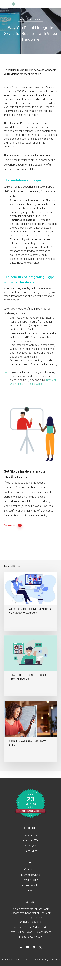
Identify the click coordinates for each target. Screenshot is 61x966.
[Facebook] (33, 947)
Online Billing (30, 851)
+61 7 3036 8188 (32, 922)
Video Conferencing (30, 19)
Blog (30, 890)
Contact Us (30, 869)
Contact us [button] (10, 525)
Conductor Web (31, 840)
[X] (40, 947)
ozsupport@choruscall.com (36, 912)
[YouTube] (27, 947)
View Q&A (30, 845)
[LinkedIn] (20, 947)
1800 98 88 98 (35, 918)
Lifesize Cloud (35, 383)
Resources (30, 835)
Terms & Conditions (31, 885)
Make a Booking (30, 874)
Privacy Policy (30, 879)
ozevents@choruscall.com (34, 909)
